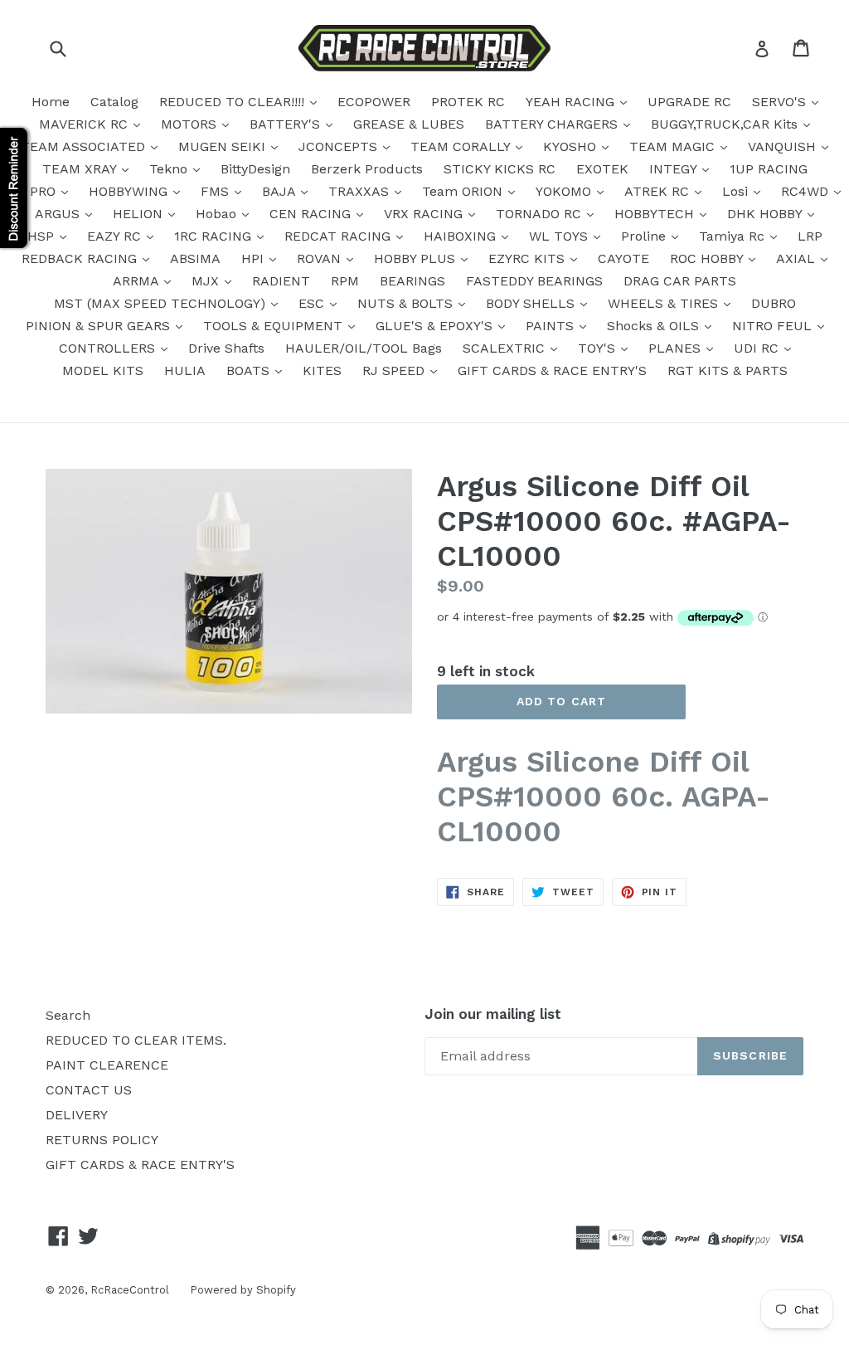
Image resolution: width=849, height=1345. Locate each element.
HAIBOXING (462, 236)
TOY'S (598, 348)
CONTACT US (89, 1090)
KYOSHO (571, 146)
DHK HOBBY (766, 214)
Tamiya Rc (734, 236)
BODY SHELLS (532, 303)
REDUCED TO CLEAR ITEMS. (136, 1040)
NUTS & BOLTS (407, 303)
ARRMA (138, 281)
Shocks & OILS (655, 326)
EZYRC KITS (528, 258)
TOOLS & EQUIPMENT (275, 326)
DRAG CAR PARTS (679, 281)
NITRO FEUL (774, 326)
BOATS (250, 370)
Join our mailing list (492, 1014)
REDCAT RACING (339, 236)
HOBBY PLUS (416, 258)
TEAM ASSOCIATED (85, 146)
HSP (42, 236)
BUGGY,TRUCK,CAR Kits (726, 124)
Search (68, 1015)
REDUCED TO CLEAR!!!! (233, 102)
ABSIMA (195, 258)
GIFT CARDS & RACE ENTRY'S (552, 370)
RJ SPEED (395, 370)
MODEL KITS (102, 370)
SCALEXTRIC (506, 348)
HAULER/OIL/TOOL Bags (363, 348)
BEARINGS (412, 281)
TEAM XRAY (81, 169)
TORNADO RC (540, 214)
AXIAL (797, 258)
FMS (217, 191)
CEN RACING (312, 214)
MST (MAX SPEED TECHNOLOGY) (161, 303)
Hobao (218, 214)
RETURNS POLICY (102, 1140)
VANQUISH (784, 146)
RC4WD (806, 191)
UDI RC (758, 348)
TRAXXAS (360, 191)
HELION (140, 214)
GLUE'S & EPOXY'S (436, 326)
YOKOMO (565, 191)
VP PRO (34, 191)
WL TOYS (560, 236)
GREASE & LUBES (408, 124)
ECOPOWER (373, 102)
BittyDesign (255, 169)
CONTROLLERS (109, 348)
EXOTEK (602, 169)
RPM (345, 281)
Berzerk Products (367, 169)
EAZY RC (116, 236)
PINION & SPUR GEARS (100, 326)
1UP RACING (769, 169)
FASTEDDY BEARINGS (534, 281)
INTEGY (675, 169)
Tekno (170, 169)
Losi (737, 191)
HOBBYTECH (656, 214)
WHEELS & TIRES (665, 303)
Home (51, 102)
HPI (254, 258)
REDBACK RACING (81, 258)
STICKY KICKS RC (499, 169)
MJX (207, 281)
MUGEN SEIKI (223, 146)
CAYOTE (623, 258)
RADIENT (281, 281)
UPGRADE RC (689, 102)
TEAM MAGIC (674, 146)
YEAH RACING (572, 102)
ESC (313, 303)
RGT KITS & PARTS (727, 370)
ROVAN (321, 258)
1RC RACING (214, 236)
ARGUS (59, 214)
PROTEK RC (468, 102)
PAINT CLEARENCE (107, 1065)
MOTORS (191, 124)
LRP (810, 236)
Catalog (114, 102)
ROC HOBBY (708, 258)
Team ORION (464, 191)
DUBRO (773, 303)
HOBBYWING (130, 191)
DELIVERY (77, 1115)
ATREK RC (658, 191)
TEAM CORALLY (462, 146)
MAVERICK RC (85, 124)
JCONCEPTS (339, 146)
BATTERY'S (287, 124)
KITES (322, 370)
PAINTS (552, 326)
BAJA (280, 191)
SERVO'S (781, 102)
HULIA (185, 370)
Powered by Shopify (243, 1290)
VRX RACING (425, 214)
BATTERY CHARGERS (553, 124)
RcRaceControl (129, 1290)
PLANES (676, 348)
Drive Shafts (226, 348)
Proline (645, 236)
